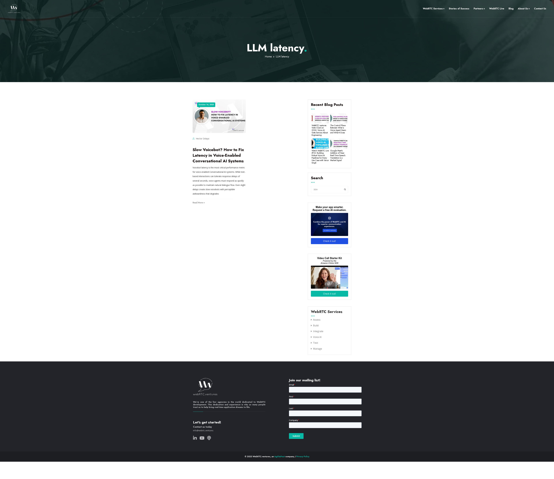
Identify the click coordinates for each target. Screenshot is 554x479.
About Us (523, 8)
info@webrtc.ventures (203, 430)
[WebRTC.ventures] (14, 8)
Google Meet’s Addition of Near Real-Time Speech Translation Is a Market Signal (337, 155)
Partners (478, 8)
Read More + (199, 203)
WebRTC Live (496, 8)
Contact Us (540, 8)
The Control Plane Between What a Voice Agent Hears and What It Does (338, 129)
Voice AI (317, 337)
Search (317, 178)
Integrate (318, 331)
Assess (316, 319)
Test (315, 342)
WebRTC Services (433, 8)
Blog (511, 8)
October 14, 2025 (206, 104)
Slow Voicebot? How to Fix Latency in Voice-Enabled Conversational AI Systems (218, 155)
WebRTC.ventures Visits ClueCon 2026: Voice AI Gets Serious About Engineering (320, 130)
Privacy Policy (302, 456)
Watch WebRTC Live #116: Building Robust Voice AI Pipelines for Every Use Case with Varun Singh (320, 156)
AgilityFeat (279, 456)
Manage (317, 348)
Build (316, 325)
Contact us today (202, 427)
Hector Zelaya (202, 138)
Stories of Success (459, 8)
